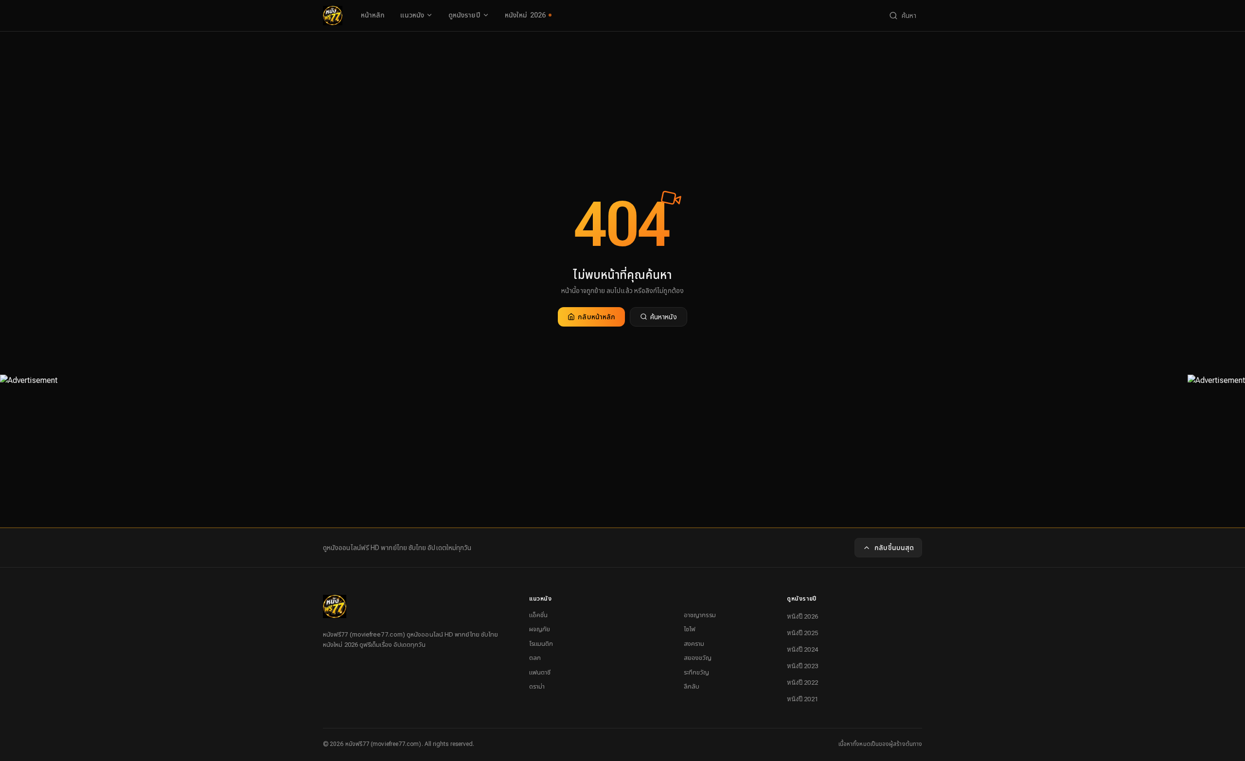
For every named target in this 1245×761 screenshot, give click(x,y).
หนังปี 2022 (802, 682)
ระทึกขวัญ (697, 672)
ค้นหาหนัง (663, 317)
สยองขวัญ (698, 657)
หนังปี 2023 (802, 666)
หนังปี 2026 (802, 616)
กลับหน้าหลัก (596, 317)
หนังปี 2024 (802, 649)
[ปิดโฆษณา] (28, 395)
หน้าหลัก (373, 15)
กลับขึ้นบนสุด (894, 548)
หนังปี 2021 (802, 699)
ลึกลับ (691, 686)
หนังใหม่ (525, 15)
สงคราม (694, 643)
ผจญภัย (539, 629)
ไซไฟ (689, 629)
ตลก (535, 657)
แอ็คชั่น (538, 615)
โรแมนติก (541, 643)
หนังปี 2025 (802, 633)
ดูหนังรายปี (464, 15)
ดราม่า (537, 686)
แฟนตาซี (540, 672)
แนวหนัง (412, 15)
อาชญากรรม (700, 615)
